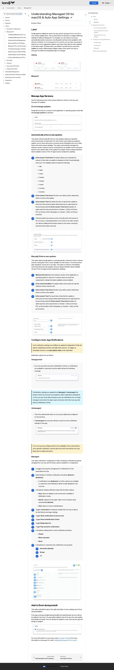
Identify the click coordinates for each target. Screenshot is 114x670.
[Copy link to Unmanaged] (43, 408)
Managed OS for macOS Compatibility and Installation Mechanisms (17, 46)
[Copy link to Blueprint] (41, 76)
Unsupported (97, 42)
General (7, 17)
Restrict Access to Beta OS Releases (17, 51)
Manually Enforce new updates (99, 36)
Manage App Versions (98, 25)
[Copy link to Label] (39, 29)
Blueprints (8, 23)
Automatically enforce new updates (101, 31)
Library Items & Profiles (13, 66)
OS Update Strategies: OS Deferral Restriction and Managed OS (17, 49)
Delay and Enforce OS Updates (16, 43)
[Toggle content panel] (86, 15)
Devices (7, 20)
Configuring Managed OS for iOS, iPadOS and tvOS (17, 37)
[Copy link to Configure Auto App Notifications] (66, 340)
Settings (7, 83)
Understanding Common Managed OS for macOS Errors (17, 54)
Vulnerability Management (12, 71)
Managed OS (27, 8)
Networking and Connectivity (13, 77)
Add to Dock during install (99, 51)
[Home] (8, 3)
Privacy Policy (64, 666)
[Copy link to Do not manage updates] (53, 106)
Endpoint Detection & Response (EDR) (15, 74)
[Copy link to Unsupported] (45, 359)
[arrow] (91, 17)
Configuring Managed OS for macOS (17, 34)
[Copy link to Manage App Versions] (56, 96)
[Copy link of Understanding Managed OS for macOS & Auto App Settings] (71, 17)
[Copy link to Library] (39, 55)
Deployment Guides (12, 69)
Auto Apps (9, 60)
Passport (9, 63)
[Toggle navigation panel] (28, 15)
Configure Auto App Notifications (101, 39)
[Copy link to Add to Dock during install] (60, 605)
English (107, 3)
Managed (96, 48)
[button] (13, 13)
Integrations (8, 80)
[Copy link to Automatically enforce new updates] (65, 135)
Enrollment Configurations (14, 29)
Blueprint (96, 22)
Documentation (11, 8)
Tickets (93, 3)
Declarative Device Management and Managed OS (17, 40)
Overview (64, 638)
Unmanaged (97, 45)
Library (19, 8)
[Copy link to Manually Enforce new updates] (58, 256)
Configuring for (65, 640)
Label (94, 16)
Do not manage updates (100, 28)
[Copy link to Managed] (41, 456)
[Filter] (25, 14)
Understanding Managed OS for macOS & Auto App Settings (17, 57)
